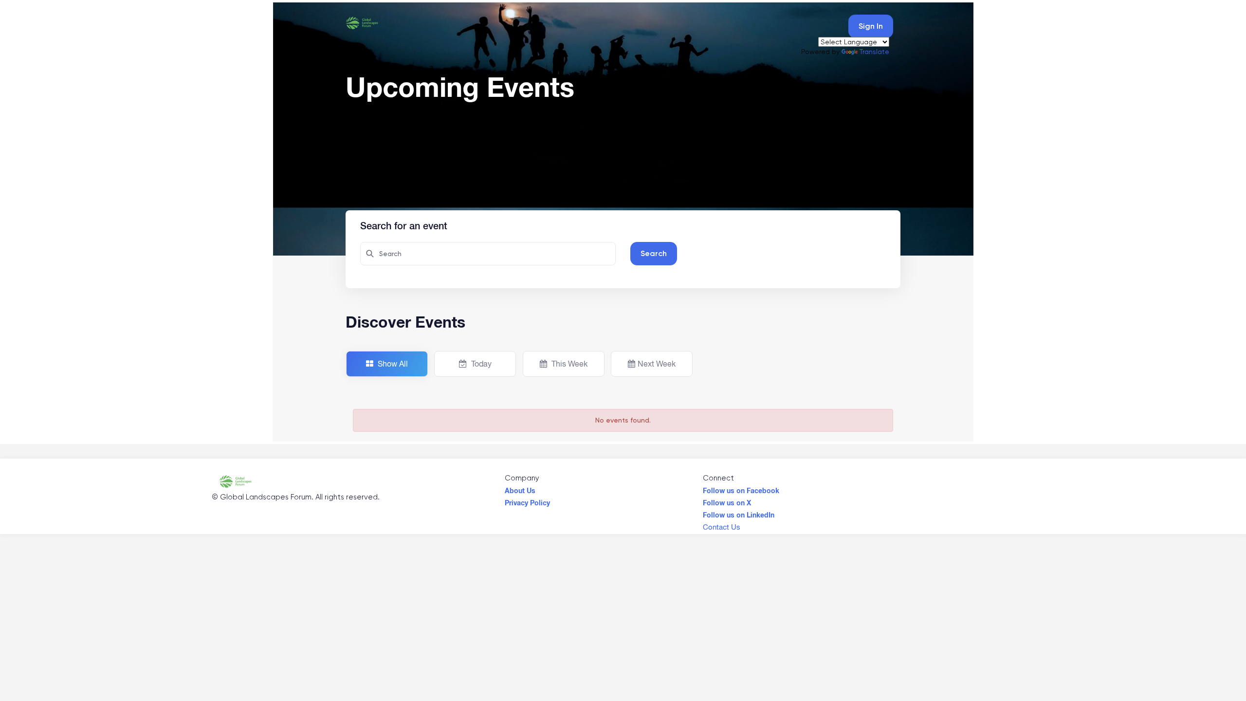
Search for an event (403, 224)
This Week (568, 363)
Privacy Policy (527, 500)
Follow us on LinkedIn (738, 513)
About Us (520, 488)
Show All (392, 363)
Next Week (657, 363)
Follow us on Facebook (741, 488)
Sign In (871, 26)
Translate (874, 51)
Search (654, 253)
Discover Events (405, 322)
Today (480, 363)
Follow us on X (727, 500)
